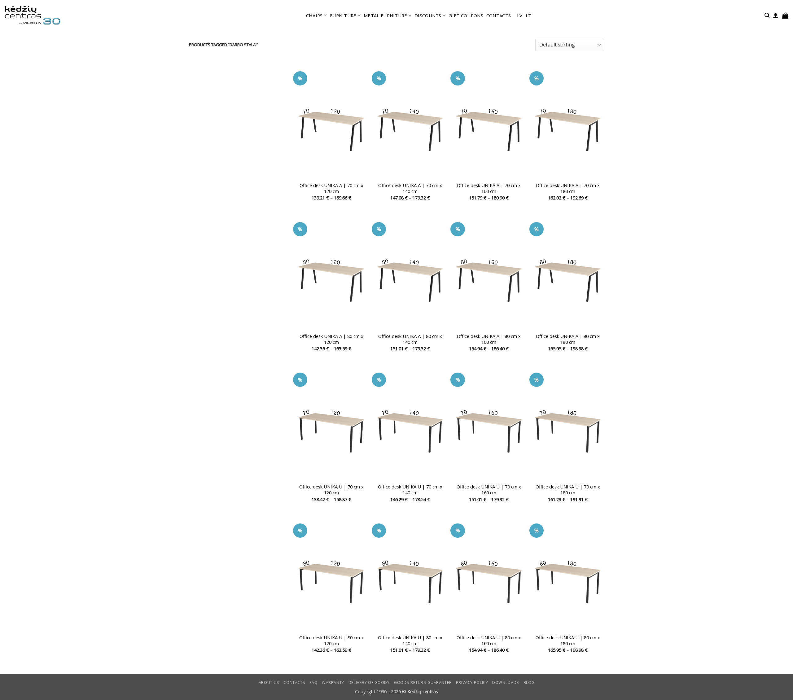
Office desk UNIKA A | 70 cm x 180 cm (568, 188)
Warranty (333, 682)
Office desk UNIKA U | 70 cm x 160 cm (489, 490)
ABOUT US (269, 682)
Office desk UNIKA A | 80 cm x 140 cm (410, 339)
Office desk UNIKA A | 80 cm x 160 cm (489, 339)
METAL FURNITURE (385, 15)
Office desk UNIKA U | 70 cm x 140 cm (410, 490)
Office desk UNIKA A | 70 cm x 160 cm (489, 188)
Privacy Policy (472, 682)
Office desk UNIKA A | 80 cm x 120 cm (331, 339)
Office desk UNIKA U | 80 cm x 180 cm (568, 640)
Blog (529, 682)
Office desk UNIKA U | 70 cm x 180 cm (568, 490)
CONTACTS (498, 15)
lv (520, 15)
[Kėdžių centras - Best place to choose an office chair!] (32, 15)
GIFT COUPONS (466, 15)
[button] (767, 15)
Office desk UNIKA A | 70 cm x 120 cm (331, 188)
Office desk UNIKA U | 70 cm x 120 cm (331, 490)
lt (529, 15)
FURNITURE (343, 15)
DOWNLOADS (505, 682)
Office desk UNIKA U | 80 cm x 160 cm (489, 640)
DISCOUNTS (427, 15)
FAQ (313, 682)
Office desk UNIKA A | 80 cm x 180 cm (568, 339)
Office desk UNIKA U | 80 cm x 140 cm (410, 640)
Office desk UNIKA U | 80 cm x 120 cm (331, 640)
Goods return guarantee (423, 682)
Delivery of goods (369, 682)
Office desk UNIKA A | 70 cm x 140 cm (410, 188)
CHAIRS (314, 15)
